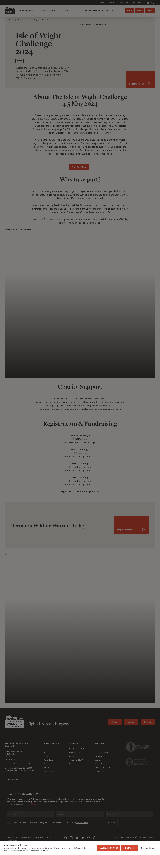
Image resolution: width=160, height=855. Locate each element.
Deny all (129, 848)
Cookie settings (147, 848)
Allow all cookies (109, 848)
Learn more (44, 851)
